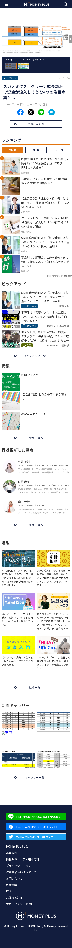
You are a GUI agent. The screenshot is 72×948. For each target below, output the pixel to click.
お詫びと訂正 (14, 898)
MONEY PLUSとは (17, 846)
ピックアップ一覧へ (36, 355)
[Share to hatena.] (51, 112)
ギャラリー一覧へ (36, 777)
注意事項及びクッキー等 (21, 872)
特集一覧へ (36, 437)
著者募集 (11, 885)
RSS (8, 891)
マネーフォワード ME (19, 904)
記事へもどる (36, 124)
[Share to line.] (41, 112)
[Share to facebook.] (20, 112)
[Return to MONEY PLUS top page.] (36, 4)
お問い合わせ (14, 878)
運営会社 (11, 853)
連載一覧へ (36, 687)
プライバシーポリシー (20, 866)
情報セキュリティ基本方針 (22, 859)
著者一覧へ (36, 524)
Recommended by (55, 275)
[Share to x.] (31, 112)
